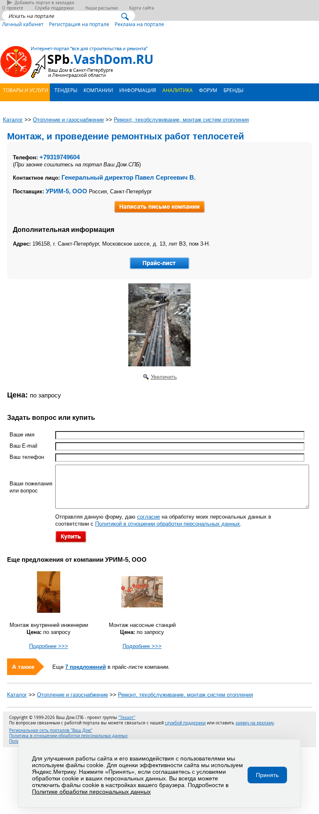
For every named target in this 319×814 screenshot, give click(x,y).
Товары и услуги (25, 90)
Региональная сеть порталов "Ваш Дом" (50, 730)
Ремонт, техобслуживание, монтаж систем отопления (185, 695)
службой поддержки (185, 723)
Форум (207, 90)
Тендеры (65, 90)
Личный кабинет (23, 24)
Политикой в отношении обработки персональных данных (167, 524)
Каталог (17, 695)
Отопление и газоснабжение (72, 695)
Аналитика (177, 90)
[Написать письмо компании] (159, 207)
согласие (148, 517)
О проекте (12, 8)
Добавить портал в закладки (44, 2)
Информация (137, 90)
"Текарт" (126, 717)
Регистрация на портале (79, 24)
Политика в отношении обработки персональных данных (68, 735)
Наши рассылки (101, 8)
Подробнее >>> (48, 646)
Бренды (232, 90)
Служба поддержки (54, 8)
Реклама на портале (139, 24)
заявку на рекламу (255, 723)
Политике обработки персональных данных (91, 791)
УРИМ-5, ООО (66, 191)
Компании (97, 90)
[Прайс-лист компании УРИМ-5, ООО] (159, 263)
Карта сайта (141, 8)
